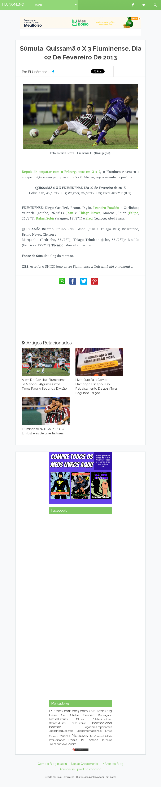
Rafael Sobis (45, 218)
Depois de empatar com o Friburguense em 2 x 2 (61, 171)
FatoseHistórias (58, 719)
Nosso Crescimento (84, 763)
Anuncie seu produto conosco (80, 769)
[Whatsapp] (61, 283)
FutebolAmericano (102, 719)
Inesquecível (79, 723)
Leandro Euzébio (106, 207)
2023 (108, 711)
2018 (67, 711)
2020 (84, 711)
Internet (55, 727)
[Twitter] (83, 283)
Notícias (79, 735)
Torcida (92, 740)
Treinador (55, 744)
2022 (100, 711)
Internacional (102, 723)
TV (82, 740)
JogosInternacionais (89, 730)
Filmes (80, 719)
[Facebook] (72, 283)
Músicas (65, 736)
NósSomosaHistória (101, 736)
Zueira (72, 744)
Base (53, 715)
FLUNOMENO (13, 4)
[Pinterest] (94, 283)
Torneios (107, 740)
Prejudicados (57, 740)
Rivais (72, 740)
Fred (89, 218)
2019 (75, 711)
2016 (52, 711)
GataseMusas (57, 723)
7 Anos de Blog (112, 763)
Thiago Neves (89, 213)
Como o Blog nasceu (52, 763)
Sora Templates (65, 776)
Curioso (89, 715)
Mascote (53, 736)
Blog (63, 715)
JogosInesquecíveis (61, 730)
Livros (108, 730)
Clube (74, 715)
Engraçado (105, 715)
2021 (92, 711)
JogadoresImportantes (98, 727)
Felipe (133, 213)
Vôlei (64, 744)
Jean (69, 213)
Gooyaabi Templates (104, 776)
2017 (59, 711)
